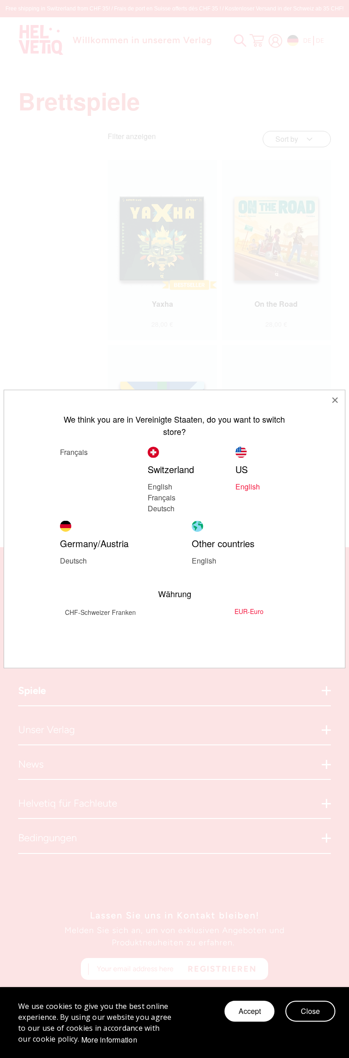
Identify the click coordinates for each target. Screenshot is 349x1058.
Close (310, 1011)
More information (109, 1040)
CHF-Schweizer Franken (100, 612)
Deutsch (73, 560)
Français (161, 497)
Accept (250, 1011)
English (160, 486)
